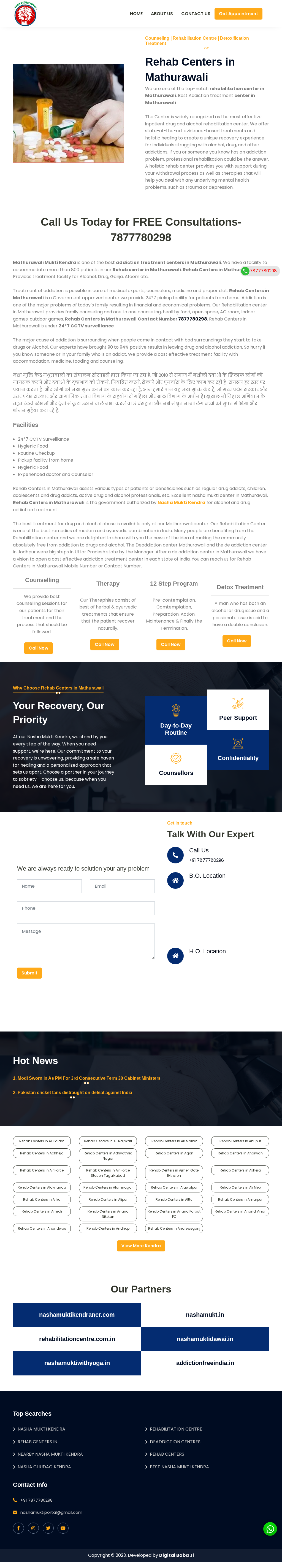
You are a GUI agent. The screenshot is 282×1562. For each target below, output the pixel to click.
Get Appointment (238, 13)
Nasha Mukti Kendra (41, 1429)
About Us (162, 13)
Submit (29, 973)
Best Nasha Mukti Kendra (179, 1467)
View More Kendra (141, 1246)
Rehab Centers (167, 1454)
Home (136, 13)
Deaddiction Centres (175, 1442)
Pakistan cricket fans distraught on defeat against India (75, 1092)
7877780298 (263, 270)
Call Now (38, 648)
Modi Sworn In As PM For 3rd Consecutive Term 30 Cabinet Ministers (89, 1078)
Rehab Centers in (37, 1442)
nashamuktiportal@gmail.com (51, 1512)
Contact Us (195, 13)
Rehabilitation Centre (176, 1429)
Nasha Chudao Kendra (44, 1467)
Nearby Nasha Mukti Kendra (50, 1454)
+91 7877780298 (206, 860)
